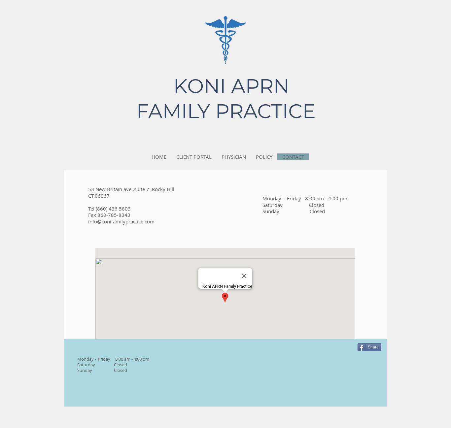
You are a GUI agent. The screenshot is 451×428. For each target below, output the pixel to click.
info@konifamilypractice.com (121, 221)
